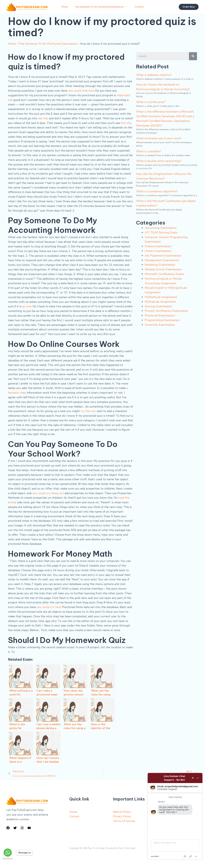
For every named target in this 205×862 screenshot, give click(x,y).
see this (43, 118)
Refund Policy (122, 812)
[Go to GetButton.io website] (8, 859)
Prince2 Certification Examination (166, 311)
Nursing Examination (158, 306)
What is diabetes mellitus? (154, 75)
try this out (88, 411)
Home (64, 6)
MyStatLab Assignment (160, 302)
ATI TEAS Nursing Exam (161, 232)
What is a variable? (148, 151)
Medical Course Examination (163, 269)
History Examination (158, 251)
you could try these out (48, 493)
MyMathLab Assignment (161, 297)
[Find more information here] (175, 816)
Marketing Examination (160, 265)
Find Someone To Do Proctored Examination (48, 44)
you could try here (49, 607)
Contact (139, 6)
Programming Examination (162, 320)
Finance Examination (158, 246)
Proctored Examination (160, 315)
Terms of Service (124, 821)
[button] (125, 6)
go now (27, 306)
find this (126, 123)
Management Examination (162, 260)
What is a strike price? (150, 102)
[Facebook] (8, 827)
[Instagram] (22, 827)
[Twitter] (15, 827)
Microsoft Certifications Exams (164, 274)
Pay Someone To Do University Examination (99, 6)
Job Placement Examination (163, 255)
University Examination (160, 325)
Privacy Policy (122, 816)
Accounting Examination (160, 228)
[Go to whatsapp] (8, 853)
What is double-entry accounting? (158, 161)
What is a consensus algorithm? (157, 191)
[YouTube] (29, 827)
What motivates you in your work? (159, 138)
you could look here (81, 91)
